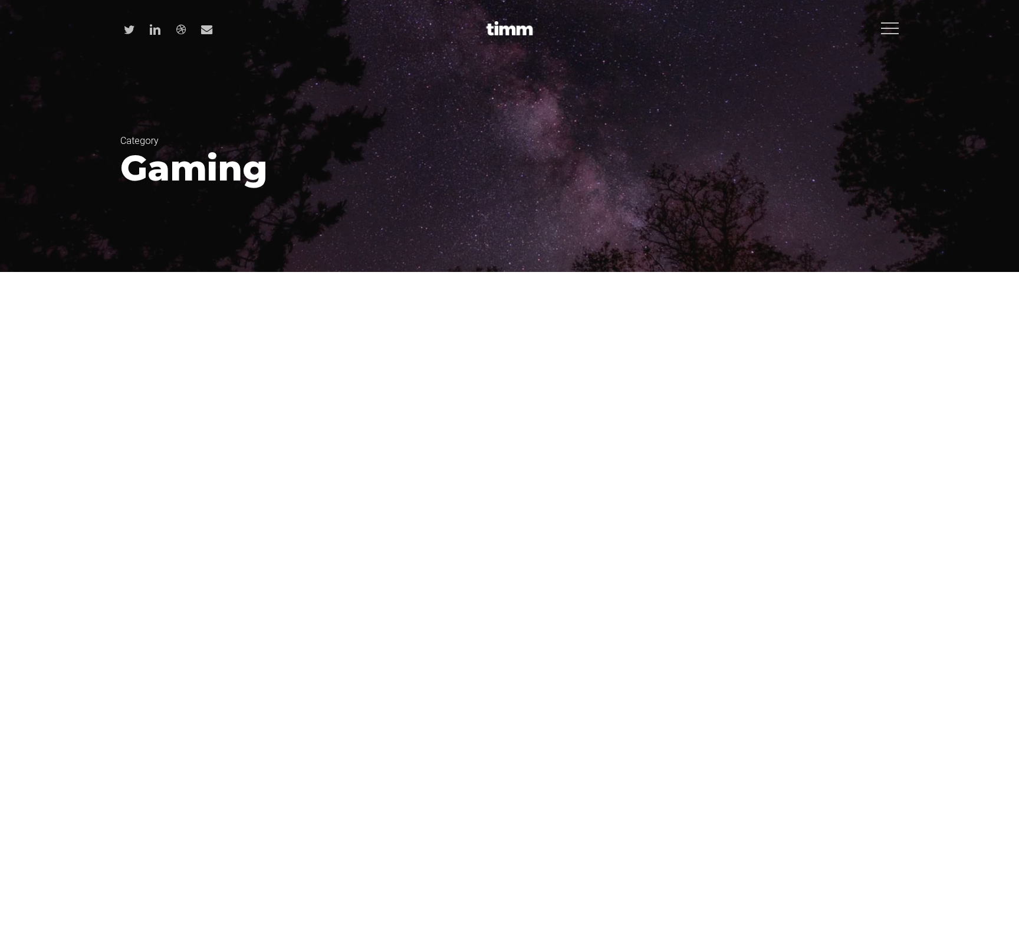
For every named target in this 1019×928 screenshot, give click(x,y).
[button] (890, 28)
